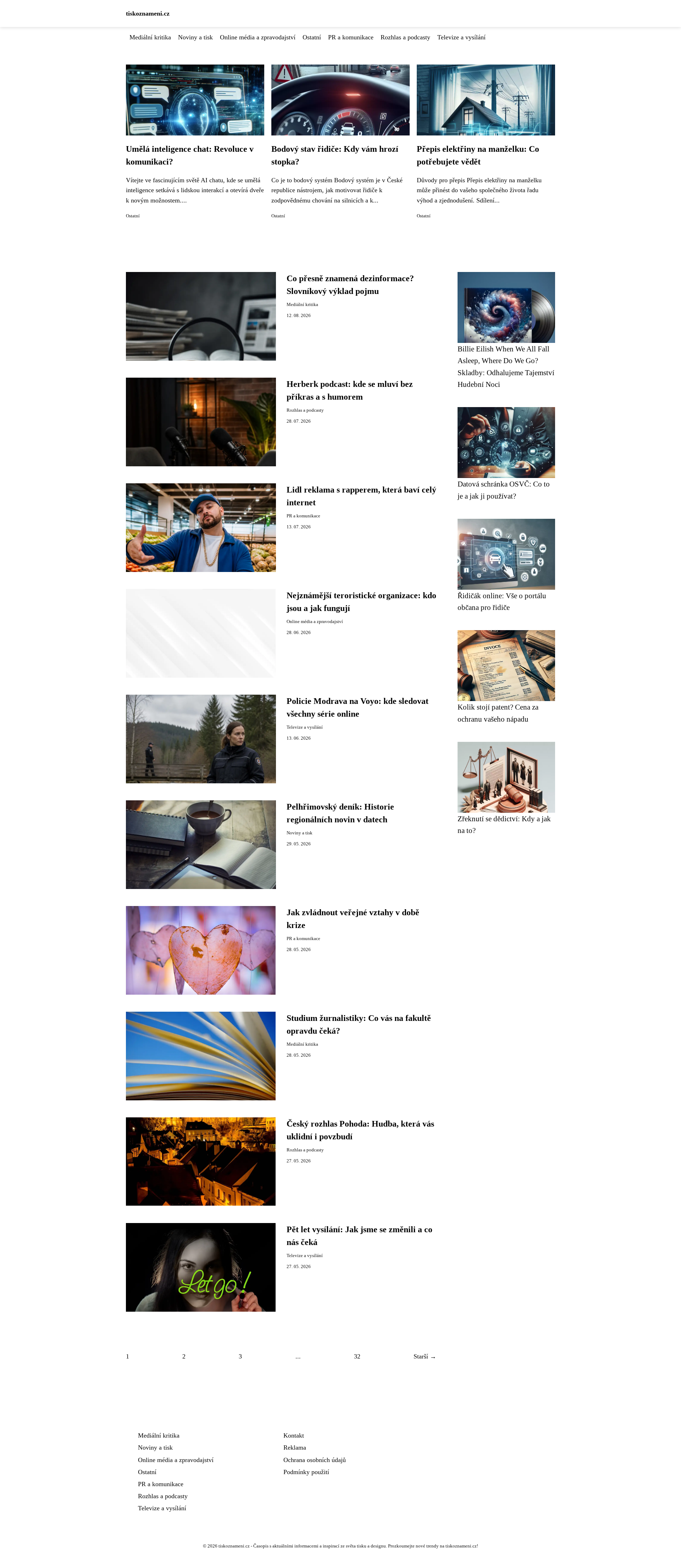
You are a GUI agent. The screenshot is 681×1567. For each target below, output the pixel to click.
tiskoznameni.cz (148, 13)
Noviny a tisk (195, 37)
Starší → (425, 1356)
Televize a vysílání (461, 37)
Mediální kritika (150, 37)
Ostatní (312, 37)
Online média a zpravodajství (257, 37)
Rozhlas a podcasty (405, 37)
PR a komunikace (350, 37)
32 (357, 1356)
